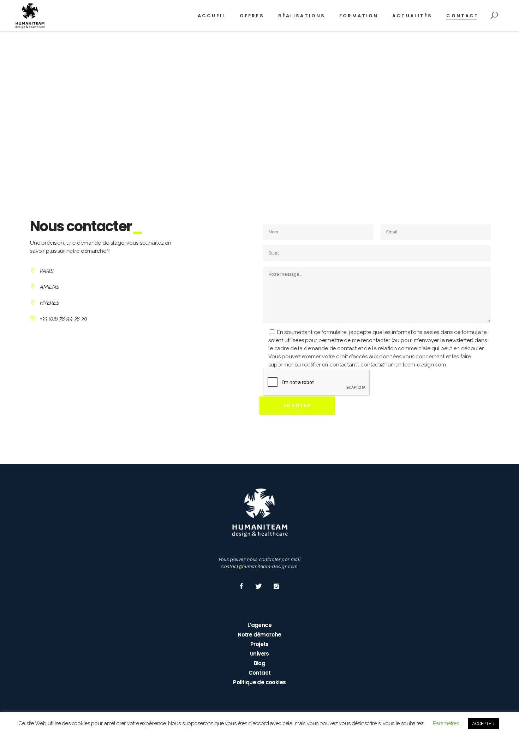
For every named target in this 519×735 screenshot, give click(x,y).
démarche (93, 251)
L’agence (259, 625)
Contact (260, 672)
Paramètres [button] (446, 723)
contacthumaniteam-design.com (259, 566)
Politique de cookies (259, 682)
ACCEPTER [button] (483, 723)
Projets (259, 644)
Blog (260, 663)
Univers (259, 653)
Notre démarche (259, 634)
